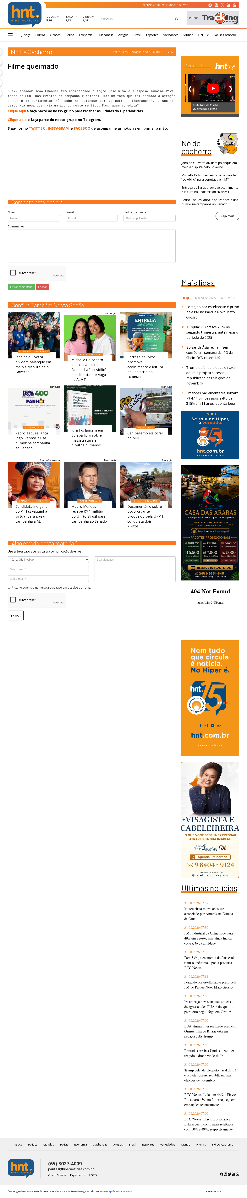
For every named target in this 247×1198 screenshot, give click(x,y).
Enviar (15, 615)
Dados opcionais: (135, 212)
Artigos (123, 35)
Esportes (152, 35)
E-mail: (70, 212)
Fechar (42, 287)
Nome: (12, 212)
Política (40, 35)
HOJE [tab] (185, 298)
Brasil (137, 35)
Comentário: (16, 226)
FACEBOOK (83, 128)
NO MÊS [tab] (228, 298)
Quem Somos (57, 1175)
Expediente (77, 1175)
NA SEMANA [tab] (205, 298)
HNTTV (203, 35)
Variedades (170, 35)
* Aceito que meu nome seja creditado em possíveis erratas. (51, 587)
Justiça (25, 35)
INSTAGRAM (58, 128)
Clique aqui (17, 111)
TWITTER (37, 128)
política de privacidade (120, 1191)
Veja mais (227, 216)
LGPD (93, 1175)
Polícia (69, 35)
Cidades (55, 35)
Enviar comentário (21, 287)
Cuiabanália (105, 35)
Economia (85, 35)
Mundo (188, 35)
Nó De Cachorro (225, 35)
